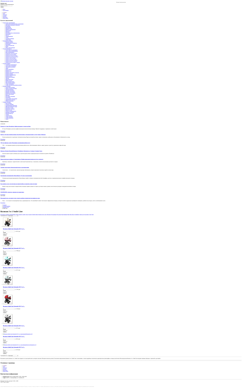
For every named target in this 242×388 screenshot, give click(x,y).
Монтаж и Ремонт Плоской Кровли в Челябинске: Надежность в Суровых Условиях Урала (21, 151)
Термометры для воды (10, 99)
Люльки (7, 78)
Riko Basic (72, 214)
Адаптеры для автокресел (11, 64)
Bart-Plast (13, 214)
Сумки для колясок (10, 83)
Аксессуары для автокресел (11, 49)
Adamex (7, 214)
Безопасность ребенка (7, 40)
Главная (4, 12)
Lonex (45, 214)
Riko (68, 214)
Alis (10, 214)
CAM (16, 214)
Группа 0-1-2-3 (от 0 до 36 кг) (12, 56)
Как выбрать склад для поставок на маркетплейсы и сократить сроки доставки (19, 183)
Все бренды (3, 214)
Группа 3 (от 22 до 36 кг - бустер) (13, 62)
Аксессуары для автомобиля (12, 51)
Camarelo (20, 214)
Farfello (33, 214)
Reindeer (65, 214)
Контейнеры (8, 27)
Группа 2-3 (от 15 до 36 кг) (11, 61)
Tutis (90, 214)
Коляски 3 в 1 (8, 71)
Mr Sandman (53, 214)
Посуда (7, 35)
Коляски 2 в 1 (8, 70)
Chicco (27, 214)
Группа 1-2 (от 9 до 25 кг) (11, 59)
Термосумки (8, 39)
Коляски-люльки (9, 73)
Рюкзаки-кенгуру (9, 113)
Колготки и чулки (9, 107)
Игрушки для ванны (10, 90)
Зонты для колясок (10, 69)
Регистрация (5, 10)
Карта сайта (5, 18)
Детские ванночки (9, 89)
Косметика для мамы (10, 108)
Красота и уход (9, 110)
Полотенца (8, 97)
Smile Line (81, 214)
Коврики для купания (10, 91)
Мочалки (7, 95)
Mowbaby (49, 214)
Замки (7, 68)
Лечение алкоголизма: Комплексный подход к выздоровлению (15, 167)
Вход (4, 9)
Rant (62, 214)
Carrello (23, 214)
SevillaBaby (76, 214)
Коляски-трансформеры (11, 74)
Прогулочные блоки (10, 81)
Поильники (8, 34)
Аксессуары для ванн (10, 87)
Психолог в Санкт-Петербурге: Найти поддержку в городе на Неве (16, 126)
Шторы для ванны (9, 100)
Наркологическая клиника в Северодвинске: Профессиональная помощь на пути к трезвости (22, 159)
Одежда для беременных (11, 111)
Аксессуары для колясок (11, 65)
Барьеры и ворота (9, 42)
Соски (7, 37)
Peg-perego (59, 214)
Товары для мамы (7, 102)
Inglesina (40, 214)
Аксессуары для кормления (9, 22)
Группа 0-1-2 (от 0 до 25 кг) (11, 55)
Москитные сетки (9, 79)
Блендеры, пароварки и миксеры (13, 25)
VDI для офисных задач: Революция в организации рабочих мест (15, 142)
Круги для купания (10, 94)
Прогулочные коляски (10, 82)
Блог (4, 13)
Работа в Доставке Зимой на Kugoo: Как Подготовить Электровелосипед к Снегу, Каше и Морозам (23, 134)
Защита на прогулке (10, 45)
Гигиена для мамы (9, 104)
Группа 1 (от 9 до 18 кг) (11, 57)
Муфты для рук (9, 80)
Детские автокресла (7, 48)
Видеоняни (8, 44)
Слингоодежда (9, 115)
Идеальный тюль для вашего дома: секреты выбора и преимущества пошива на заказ (20, 198)
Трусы (7, 119)
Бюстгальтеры (9, 103)
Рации (7, 46)
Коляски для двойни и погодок (12, 72)
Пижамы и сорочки (10, 112)
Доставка (5, 14)
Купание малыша (6, 86)
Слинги (7, 114)
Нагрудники (8, 30)
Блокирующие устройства (11, 43)
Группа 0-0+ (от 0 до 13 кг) (11, 53)
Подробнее (3, 131)
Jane (43, 214)
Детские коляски (6, 63)
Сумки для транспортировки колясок (14, 85)
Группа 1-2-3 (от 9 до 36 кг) (11, 60)
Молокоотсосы (9, 28)
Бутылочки (8, 26)
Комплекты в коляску (10, 77)
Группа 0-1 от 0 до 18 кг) (11, 54)
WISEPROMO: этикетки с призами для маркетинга (12, 192)
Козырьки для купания (10, 93)
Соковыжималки (9, 36)
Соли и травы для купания (11, 98)
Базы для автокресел (10, 52)
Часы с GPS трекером (10, 47)
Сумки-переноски (9, 117)
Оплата (4, 15)
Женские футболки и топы (11, 106)
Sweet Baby (86, 214)
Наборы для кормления (11, 29)
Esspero (30, 214)
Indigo (36, 214)
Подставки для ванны (10, 96)
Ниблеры (8, 31)
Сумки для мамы (9, 116)
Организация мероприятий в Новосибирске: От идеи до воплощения (16, 175)
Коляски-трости (9, 76)
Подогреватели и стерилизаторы (13, 32)
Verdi (92, 214)
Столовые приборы (10, 38)
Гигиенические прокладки (11, 105)
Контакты (5, 17)
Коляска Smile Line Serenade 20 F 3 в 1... (14, 229)
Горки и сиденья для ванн (11, 88)
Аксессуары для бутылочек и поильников (14, 23)
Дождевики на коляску (10, 66)
